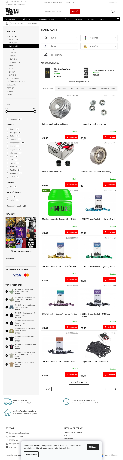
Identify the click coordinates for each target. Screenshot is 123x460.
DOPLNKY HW (15, 62)
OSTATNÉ (12, 75)
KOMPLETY (13, 40)
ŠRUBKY (13, 56)
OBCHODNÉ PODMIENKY (53, 3)
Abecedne (92, 88)
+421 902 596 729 (16, 436)
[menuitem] (10, 19)
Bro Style (15, 132)
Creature (15, 139)
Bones (14, 129)
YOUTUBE (13, 447)
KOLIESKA (13, 43)
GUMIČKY (13, 59)
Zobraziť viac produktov (78, 81)
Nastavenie (31, 454)
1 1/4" (14, 200)
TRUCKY (12, 65)
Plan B (14, 163)
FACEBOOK (13, 440)
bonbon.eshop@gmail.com (19, 433)
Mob (13, 156)
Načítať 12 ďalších (79, 382)
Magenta (15, 149)
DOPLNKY (10, 91)
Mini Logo (15, 153)
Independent (17, 143)
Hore (47, 389)
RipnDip (14, 170)
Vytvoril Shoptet (111, 455)
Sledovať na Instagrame (22, 251)
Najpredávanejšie (77, 88)
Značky (9, 94)
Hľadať (75, 11)
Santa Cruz (15, 173)
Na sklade (15, 119)
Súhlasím (93, 447)
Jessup (14, 146)
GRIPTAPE (13, 52)
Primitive (15, 166)
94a (13, 187)
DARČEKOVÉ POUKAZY (16, 81)
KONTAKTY (70, 3)
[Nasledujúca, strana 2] (110, 389)
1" (12, 197)
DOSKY (12, 72)
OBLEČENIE (11, 85)
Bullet (14, 136)
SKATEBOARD (12, 36)
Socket (14, 177)
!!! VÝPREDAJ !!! (13, 78)
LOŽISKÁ (12, 69)
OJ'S (13, 160)
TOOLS (12, 49)
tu (69, 448)
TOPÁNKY (10, 88)
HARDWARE (13, 46)
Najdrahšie (62, 88)
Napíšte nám (68, 438)
